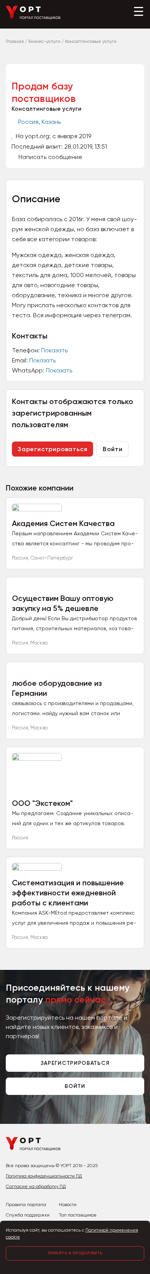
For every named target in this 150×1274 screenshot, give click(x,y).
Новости (68, 1204)
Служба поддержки (28, 1215)
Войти (112, 449)
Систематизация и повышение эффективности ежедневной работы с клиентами (68, 892)
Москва (39, 643)
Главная (15, 41)
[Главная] (33, 17)
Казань (51, 121)
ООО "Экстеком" (42, 803)
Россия (28, 121)
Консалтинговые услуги (47, 108)
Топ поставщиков (77, 1215)
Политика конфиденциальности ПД (44, 1176)
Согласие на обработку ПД (36, 1186)
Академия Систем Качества (63, 523)
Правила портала (26, 1204)
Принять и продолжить (75, 1253)
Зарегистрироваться (52, 449)
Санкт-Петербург (51, 558)
